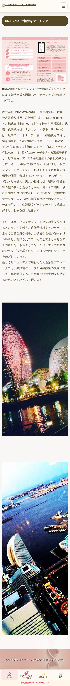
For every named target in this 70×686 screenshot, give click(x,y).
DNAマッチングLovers (30, 659)
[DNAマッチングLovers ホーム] (19, 7)
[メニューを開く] (63, 6)
